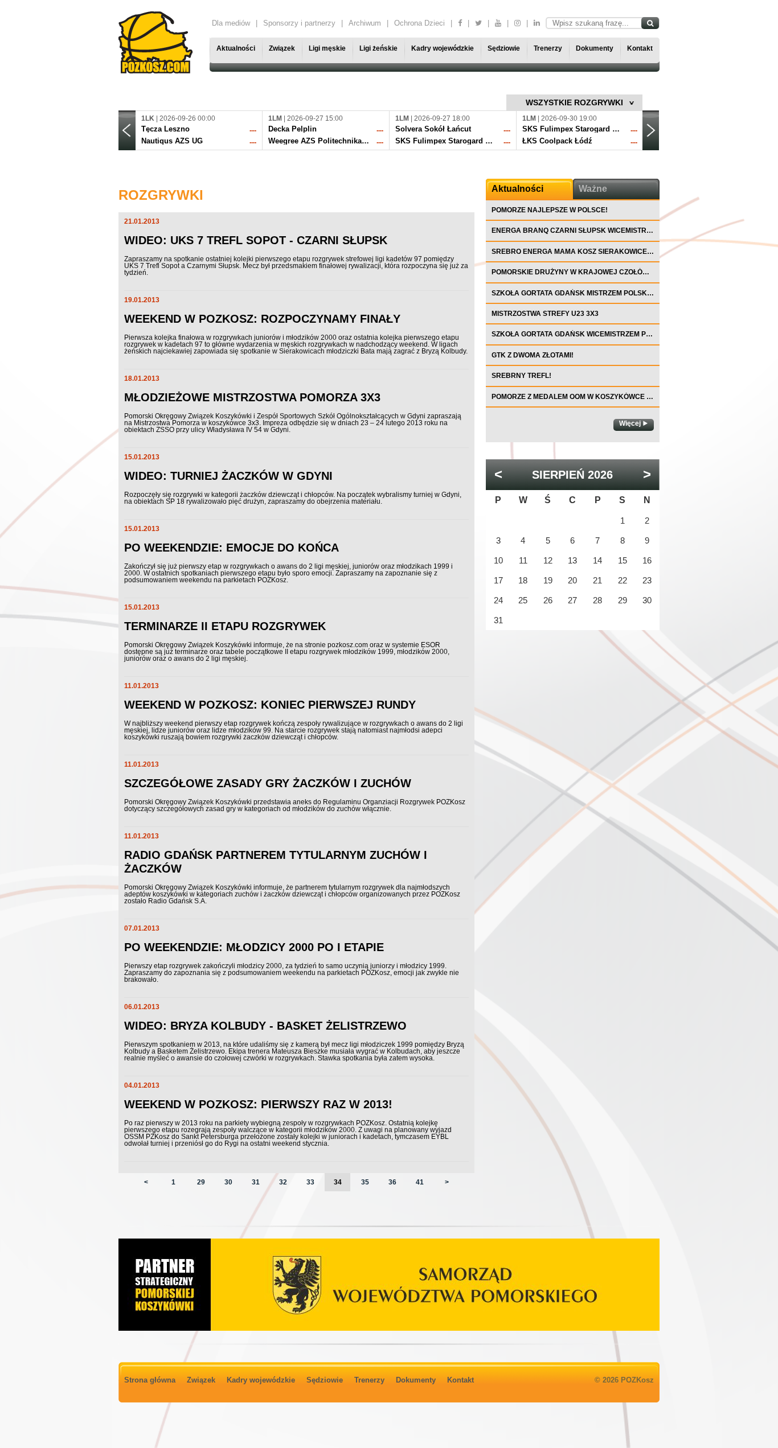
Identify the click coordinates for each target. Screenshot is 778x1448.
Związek (282, 48)
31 (256, 1182)
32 (283, 1182)
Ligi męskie (327, 48)
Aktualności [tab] (517, 189)
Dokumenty (594, 48)
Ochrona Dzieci (419, 23)
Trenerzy (548, 48)
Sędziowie (504, 48)
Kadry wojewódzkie (442, 48)
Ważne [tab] (593, 189)
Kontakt (640, 48)
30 (228, 1182)
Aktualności (235, 48)
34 (338, 1182)
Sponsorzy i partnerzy (299, 23)
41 (420, 1182)
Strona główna (149, 1380)
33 (310, 1182)
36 (392, 1182)
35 (365, 1182)
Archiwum (365, 23)
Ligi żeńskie (378, 48)
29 (201, 1182)
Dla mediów (231, 23)
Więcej (630, 423)
